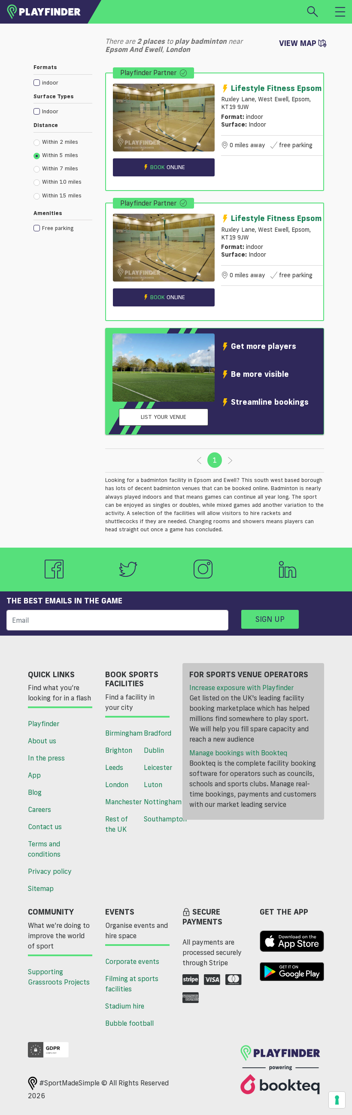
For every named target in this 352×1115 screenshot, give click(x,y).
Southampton (160, 819)
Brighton (118, 750)
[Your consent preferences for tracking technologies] (337, 1100)
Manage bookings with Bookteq (238, 752)
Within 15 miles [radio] (62, 195)
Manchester (121, 801)
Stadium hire (124, 1006)
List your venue (163, 416)
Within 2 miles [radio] (60, 141)
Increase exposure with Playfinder (241, 687)
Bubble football (129, 1023)
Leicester (158, 767)
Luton (153, 784)
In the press (46, 758)
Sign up (270, 619)
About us (42, 740)
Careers (39, 809)
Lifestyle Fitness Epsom (276, 88)
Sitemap (41, 888)
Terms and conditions (44, 848)
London (116, 784)
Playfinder (43, 723)
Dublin (154, 750)
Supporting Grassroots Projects (59, 976)
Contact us (45, 826)
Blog (35, 792)
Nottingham (160, 801)
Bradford (157, 733)
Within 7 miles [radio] (60, 168)
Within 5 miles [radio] (60, 154)
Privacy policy (50, 871)
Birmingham (121, 733)
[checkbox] (62, 82)
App (34, 775)
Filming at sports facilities (131, 983)
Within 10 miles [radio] (62, 181)
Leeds (114, 767)
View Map (299, 43)
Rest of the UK (116, 824)
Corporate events (132, 961)
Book (167, 167)
